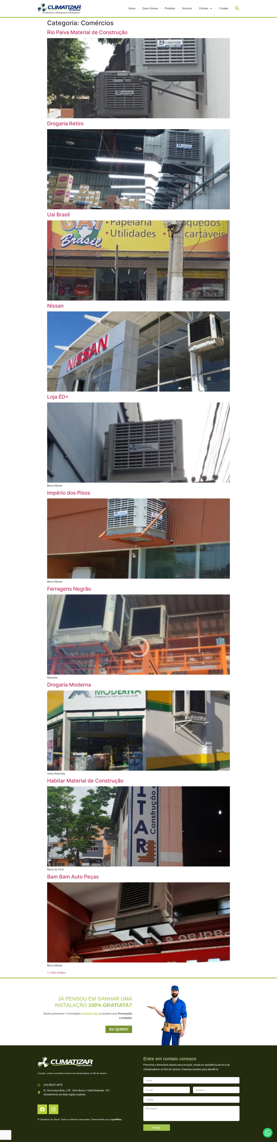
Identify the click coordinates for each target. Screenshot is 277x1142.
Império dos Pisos (68, 493)
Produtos (170, 8)
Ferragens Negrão (69, 589)
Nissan (55, 306)
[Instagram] (53, 1109)
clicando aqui (89, 1013)
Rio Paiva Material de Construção (87, 32)
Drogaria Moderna (69, 685)
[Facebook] (42, 1109)
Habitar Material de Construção (85, 781)
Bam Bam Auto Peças (73, 877)
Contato (223, 8)
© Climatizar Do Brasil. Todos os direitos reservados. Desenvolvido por (80, 1119)
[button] (237, 8)
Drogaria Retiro (65, 123)
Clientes (203, 8)
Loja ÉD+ (58, 397)
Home (132, 8)
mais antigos (56, 972)
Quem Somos (150, 8)
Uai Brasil (58, 214)
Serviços (187, 8)
